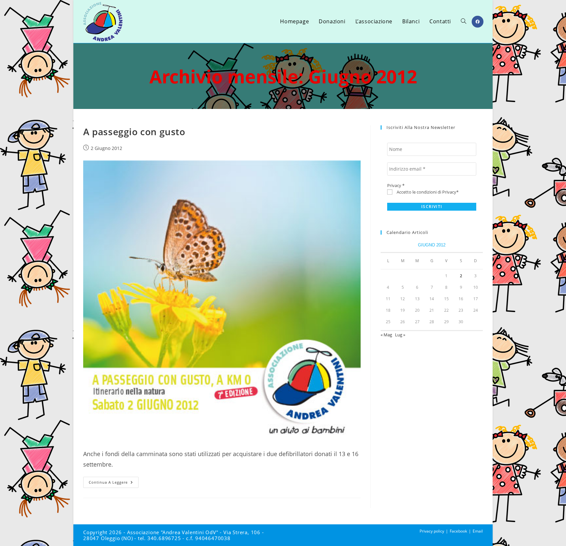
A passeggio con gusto (134, 131)
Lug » (400, 335)
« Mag (386, 335)
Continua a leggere (114, 483)
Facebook (458, 531)
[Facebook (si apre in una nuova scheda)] (477, 22)
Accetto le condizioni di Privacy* (427, 192)
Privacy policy (432, 531)
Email (478, 531)
